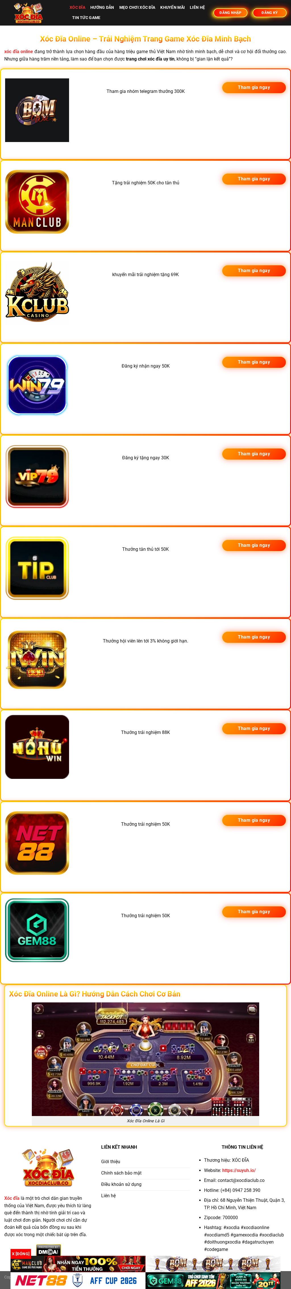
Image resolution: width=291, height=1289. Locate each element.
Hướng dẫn (102, 7)
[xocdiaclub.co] (32, 13)
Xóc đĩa (77, 7)
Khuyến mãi (172, 7)
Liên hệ (197, 7)
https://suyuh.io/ (239, 1170)
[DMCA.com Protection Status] (48, 1250)
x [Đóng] (21, 1254)
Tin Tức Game (86, 17)
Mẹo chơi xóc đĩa (137, 7)
